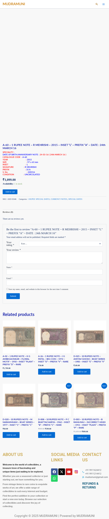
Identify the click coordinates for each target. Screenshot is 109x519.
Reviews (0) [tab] (8, 212)
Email (9, 278)
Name (9, 267)
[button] (97, 4)
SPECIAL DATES (75, 199)
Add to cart (10, 192)
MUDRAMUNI (14, 4)
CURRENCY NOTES (59, 199)
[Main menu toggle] (103, 4)
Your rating (10, 243)
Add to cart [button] (11, 374)
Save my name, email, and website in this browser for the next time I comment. (39, 289)
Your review (13, 249)
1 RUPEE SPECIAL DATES (39, 199)
